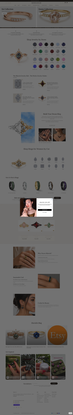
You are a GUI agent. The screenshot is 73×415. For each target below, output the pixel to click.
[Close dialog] (52, 199)
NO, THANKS (45, 212)
